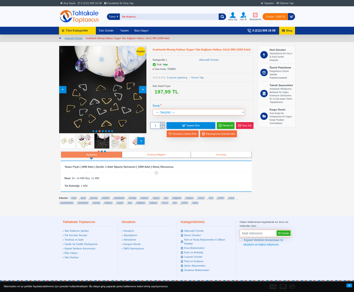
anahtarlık (119, 198)
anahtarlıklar (66, 203)
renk (74, 198)
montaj (132, 198)
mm (211, 198)
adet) (231, 198)
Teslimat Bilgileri (156, 154)
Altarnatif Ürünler (73, 38)
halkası (144, 198)
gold (83, 198)
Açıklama (91, 154)
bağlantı (177, 198)
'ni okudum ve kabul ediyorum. (263, 242)
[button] (63, 89)
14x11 (201, 198)
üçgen (156, 198)
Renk (156, 105)
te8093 (105, 198)
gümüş (93, 198)
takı (166, 198)
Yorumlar (221, 154)
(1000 (221, 198)
